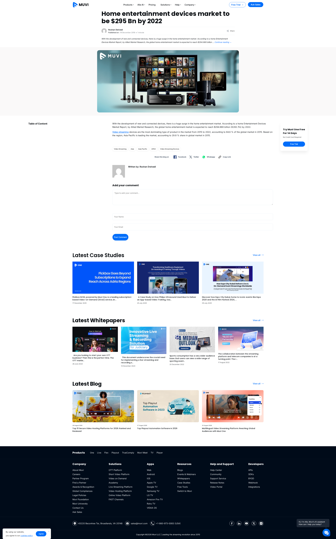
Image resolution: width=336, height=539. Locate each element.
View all (256, 255)
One (92, 452)
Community (215, 474)
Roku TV (151, 503)
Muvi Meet (142, 452)
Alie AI (140, 4)
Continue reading (223, 42)
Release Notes (217, 482)
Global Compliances (82, 491)
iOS (148, 478)
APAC (153, 149)
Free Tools (182, 487)
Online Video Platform (119, 495)
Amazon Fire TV (155, 499)
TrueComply (128, 452)
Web (149, 470)
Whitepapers (183, 478)
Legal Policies (79, 495)
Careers (76, 474)
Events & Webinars (186, 474)
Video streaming (120, 132)
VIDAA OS (152, 508)
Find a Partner (79, 482)
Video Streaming (120, 149)
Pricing (152, 4)
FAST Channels (116, 499)
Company (189, 4)
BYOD (251, 478)
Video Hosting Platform (120, 491)
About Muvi (78, 470)
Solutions (165, 4)
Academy (113, 482)
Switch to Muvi (184, 491)
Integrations (254, 487)
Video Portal (216, 487)
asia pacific (142, 149)
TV (152, 452)
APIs (250, 470)
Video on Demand (118, 478)
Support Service (218, 478)
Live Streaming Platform (120, 487)
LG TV (150, 495)
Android (151, 474)
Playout (115, 452)
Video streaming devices (169, 149)
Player (160, 452)
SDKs (251, 474)
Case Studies (183, 482)
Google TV (152, 487)
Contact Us (77, 508)
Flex (106, 452)
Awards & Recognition (83, 487)
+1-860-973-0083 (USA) (168, 523)
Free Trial (235, 4)
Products (127, 4)
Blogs (180, 470)
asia (132, 149)
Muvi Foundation (80, 499)
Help (177, 4)
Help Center (216, 470)
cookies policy (26, 535)
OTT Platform (115, 470)
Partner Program (80, 478)
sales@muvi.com (139, 523)
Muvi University (80, 503)
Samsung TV (153, 491)
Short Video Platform (119, 474)
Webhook (253, 482)
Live (99, 452)
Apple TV (151, 482)
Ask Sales (256, 4)
